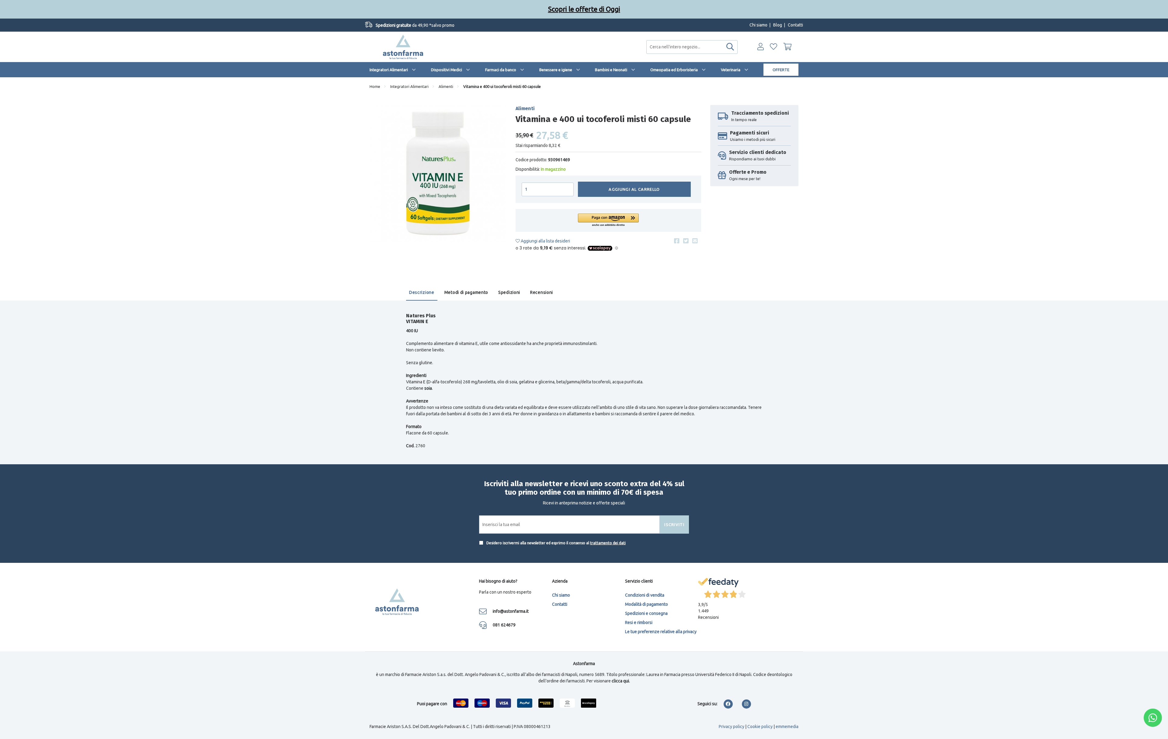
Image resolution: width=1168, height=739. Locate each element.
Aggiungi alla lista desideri (545, 241)
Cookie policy (760, 726)
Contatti (795, 25)
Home (375, 86)
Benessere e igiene (555, 70)
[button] (608, 220)
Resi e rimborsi (638, 622)
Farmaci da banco (500, 70)
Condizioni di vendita (644, 595)
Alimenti (446, 86)
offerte (781, 70)
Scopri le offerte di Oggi (584, 9)
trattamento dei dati (608, 543)
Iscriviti (674, 524)
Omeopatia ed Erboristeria (674, 70)
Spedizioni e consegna (646, 613)
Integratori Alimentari (389, 70)
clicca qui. (621, 680)
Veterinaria (730, 70)
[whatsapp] (1153, 718)
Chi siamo (758, 25)
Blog (777, 25)
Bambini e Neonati (611, 70)
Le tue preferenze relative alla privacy (661, 631)
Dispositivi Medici (446, 70)
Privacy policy (731, 726)
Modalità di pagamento (646, 604)
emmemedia (787, 726)
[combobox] (692, 47)
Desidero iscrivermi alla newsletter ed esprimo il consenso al (555, 543)
